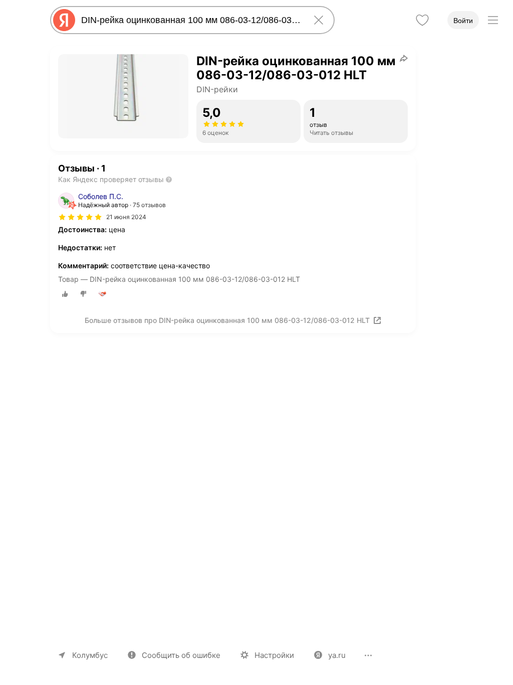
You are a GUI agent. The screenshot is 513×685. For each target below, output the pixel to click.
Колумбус (90, 655)
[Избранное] (422, 20)
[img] (80, 217)
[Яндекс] (64, 20)
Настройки (274, 655)
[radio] (65, 294)
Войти (463, 21)
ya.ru (337, 655)
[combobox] (190, 20)
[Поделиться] (404, 58)
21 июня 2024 (126, 217)
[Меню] (493, 20)
